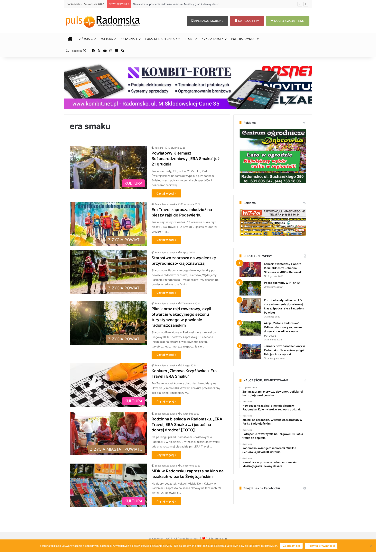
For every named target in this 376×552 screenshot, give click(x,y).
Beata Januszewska (166, 204)
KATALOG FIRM (248, 21)
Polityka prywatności (321, 545)
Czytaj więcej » (166, 193)
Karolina (159, 147)
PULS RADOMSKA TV (245, 38)
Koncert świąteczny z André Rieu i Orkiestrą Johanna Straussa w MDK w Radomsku (284, 268)
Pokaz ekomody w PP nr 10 (282, 282)
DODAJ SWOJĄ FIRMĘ (289, 21)
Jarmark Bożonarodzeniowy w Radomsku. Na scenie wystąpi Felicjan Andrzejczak (284, 350)
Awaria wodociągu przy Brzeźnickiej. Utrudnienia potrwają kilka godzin (176, 4)
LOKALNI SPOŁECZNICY (161, 38)
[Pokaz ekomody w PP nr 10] (250, 288)
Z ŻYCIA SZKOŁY (213, 38)
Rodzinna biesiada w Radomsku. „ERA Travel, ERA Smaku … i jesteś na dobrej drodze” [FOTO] (187, 424)
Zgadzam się (291, 545)
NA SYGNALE (129, 38)
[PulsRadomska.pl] (103, 21)
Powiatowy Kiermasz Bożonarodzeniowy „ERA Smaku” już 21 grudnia (186, 158)
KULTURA (106, 38)
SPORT (189, 38)
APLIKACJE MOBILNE (208, 21)
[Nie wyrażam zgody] (371, 546)
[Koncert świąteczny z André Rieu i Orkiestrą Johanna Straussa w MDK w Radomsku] (250, 269)
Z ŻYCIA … (86, 38)
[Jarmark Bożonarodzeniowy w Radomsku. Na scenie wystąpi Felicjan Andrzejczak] (250, 351)
